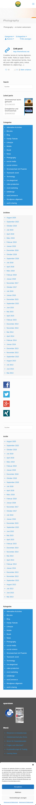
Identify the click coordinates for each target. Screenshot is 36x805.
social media (11, 161)
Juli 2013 (10, 365)
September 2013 (13, 357)
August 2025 (11, 218)
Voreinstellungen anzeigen (18, 798)
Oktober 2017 (12, 287)
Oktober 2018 (12, 254)
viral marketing (12, 188)
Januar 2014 (11, 344)
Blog (8, 135)
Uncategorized (12, 180)
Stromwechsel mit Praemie (17, 169)
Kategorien (9, 36)
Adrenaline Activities (14, 127)
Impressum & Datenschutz (11, 802)
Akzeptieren (18, 787)
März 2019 (10, 238)
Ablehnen (18, 792)
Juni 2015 (10, 308)
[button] (33, 765)
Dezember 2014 (12, 324)
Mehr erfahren (26, 70)
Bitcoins (10, 131)
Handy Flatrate (12, 139)
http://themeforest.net (21, 52)
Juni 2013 (10, 369)
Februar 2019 (11, 242)
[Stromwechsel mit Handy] (18, 4)
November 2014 (12, 328)
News (9, 154)
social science (12, 165)
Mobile (9, 146)
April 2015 (10, 316)
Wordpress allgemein (14, 199)
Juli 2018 (10, 263)
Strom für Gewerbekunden (16, 741)
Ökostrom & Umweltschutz (17, 733)
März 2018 (10, 271)
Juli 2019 (10, 230)
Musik (9, 150)
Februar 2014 (11, 340)
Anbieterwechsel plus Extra (17, 737)
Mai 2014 (10, 332)
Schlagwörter (21, 36)
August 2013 (11, 361)
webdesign (10, 192)
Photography (11, 158)
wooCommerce (12, 195)
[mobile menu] (33, 4)
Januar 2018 (11, 279)
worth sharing (12, 203)
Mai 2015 (10, 312)
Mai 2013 (10, 373)
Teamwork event (13, 173)
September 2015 (13, 303)
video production (13, 184)
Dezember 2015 (12, 299)
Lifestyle (10, 142)
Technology (11, 177)
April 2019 (10, 234)
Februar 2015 (11, 320)
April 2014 (10, 336)
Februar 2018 (11, 275)
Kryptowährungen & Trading (17, 749)
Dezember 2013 (12, 348)
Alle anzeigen (26, 39)
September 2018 (13, 258)
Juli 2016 (10, 291)
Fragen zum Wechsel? (15, 745)
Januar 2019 (11, 246)
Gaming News (12, 753)
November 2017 (12, 283)
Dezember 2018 (12, 250)
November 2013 (12, 353)
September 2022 (13, 222)
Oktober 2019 (12, 226)
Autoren (10, 39)
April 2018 (10, 267)
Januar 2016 (11, 295)
